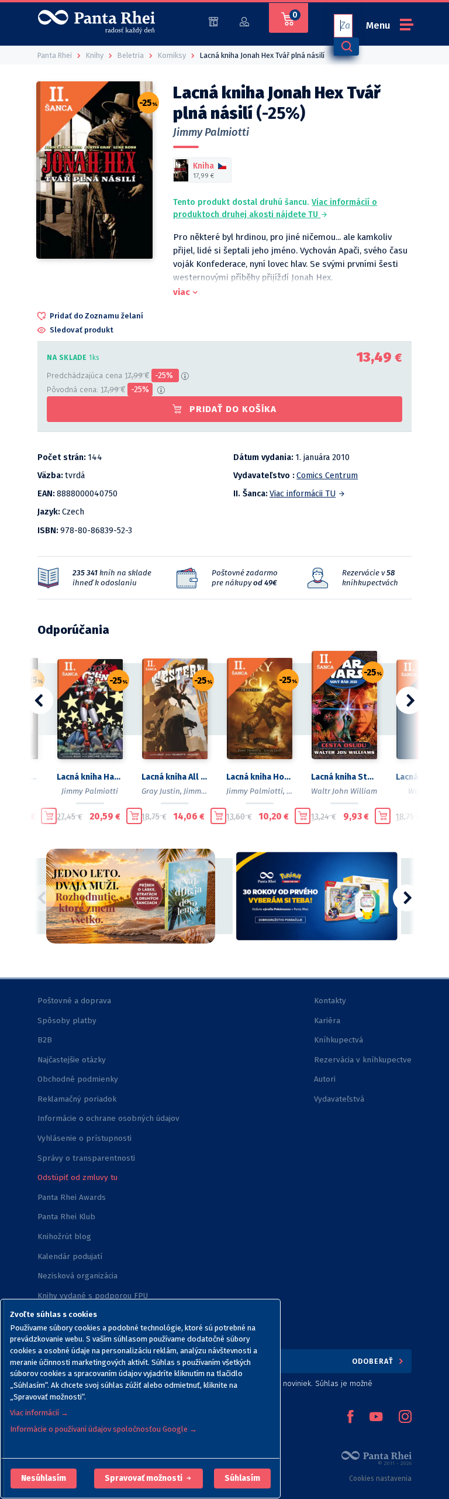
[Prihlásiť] (244, 21)
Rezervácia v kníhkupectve (363, 1060)
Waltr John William (344, 791)
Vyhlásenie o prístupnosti (84, 1138)
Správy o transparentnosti (87, 1158)
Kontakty (330, 1001)
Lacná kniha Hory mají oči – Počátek (259, 777)
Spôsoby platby (66, 1020)
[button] (44, 1478)
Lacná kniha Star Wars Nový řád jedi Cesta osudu (344, 777)
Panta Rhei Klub (66, 1217)
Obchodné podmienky (77, 1079)
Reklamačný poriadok (76, 1099)
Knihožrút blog (64, 1236)
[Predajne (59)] (213, 21)
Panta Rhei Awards (71, 1197)
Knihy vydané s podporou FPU (92, 1296)
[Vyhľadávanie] (346, 46)
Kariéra (327, 1020)
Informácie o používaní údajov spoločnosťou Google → (103, 1429)
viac (181, 292)
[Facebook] (350, 1417)
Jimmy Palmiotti (211, 132)
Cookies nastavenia (380, 1478)
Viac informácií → (39, 1412)
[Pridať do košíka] (49, 816)
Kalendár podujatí (69, 1256)
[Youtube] (375, 1417)
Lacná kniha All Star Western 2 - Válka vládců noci (174, 777)
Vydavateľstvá (339, 1099)
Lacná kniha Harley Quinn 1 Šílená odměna (90, 777)
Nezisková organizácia (77, 1276)
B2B (44, 1040)
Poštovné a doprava (74, 1001)
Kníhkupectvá (338, 1040)
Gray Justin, (161, 791)
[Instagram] (405, 1417)
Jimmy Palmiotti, (255, 791)
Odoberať (374, 1361)
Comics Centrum (327, 476)
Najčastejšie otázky (71, 1060)
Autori (325, 1079)
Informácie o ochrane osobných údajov (108, 1118)
